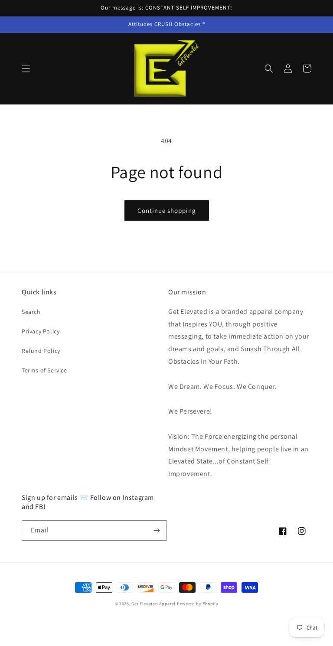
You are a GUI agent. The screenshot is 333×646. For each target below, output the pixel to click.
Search (31, 312)
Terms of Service (44, 370)
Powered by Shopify (198, 604)
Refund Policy (41, 351)
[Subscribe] (156, 530)
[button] (26, 68)
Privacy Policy (40, 331)
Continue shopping (166, 210)
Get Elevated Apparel (153, 604)
